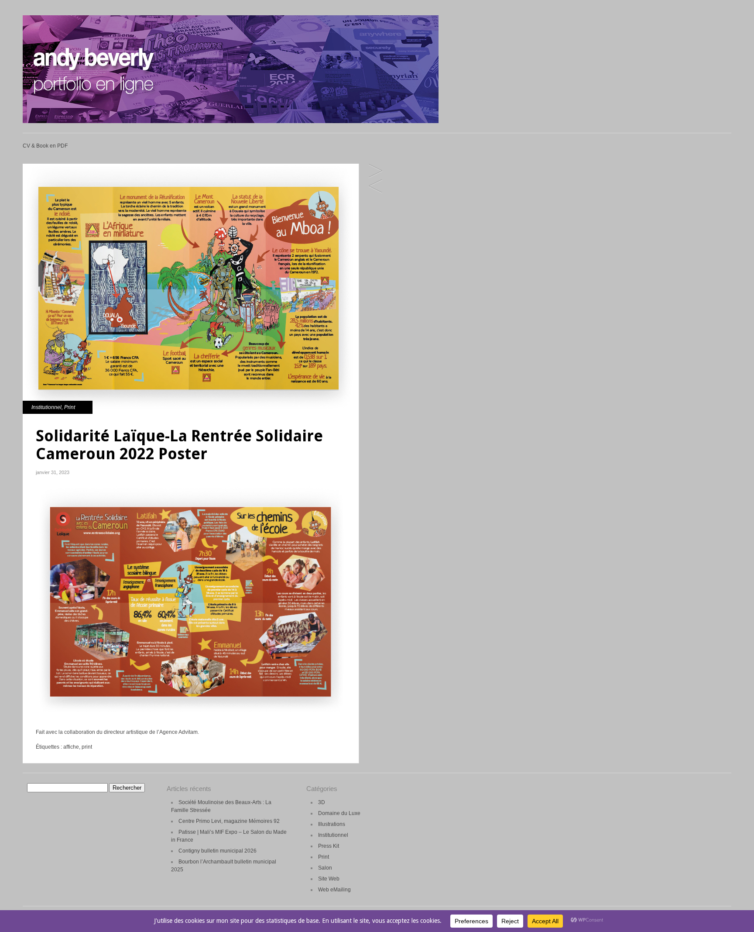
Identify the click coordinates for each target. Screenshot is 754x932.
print (87, 747)
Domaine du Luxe (339, 813)
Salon (325, 868)
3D (321, 802)
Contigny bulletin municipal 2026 (217, 851)
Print (69, 407)
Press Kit (328, 846)
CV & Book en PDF (45, 146)
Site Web (328, 879)
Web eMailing (334, 890)
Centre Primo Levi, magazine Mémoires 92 (229, 821)
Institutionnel (46, 407)
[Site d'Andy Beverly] (231, 121)
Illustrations (331, 824)
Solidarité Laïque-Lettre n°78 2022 (375, 186)
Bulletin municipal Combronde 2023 (375, 171)
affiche (71, 747)
